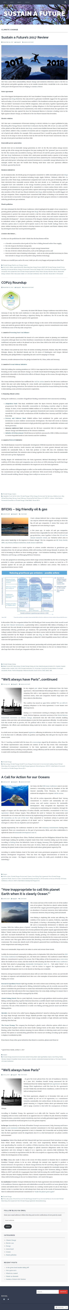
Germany (50, 496)
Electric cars (15, 265)
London (12, 668)
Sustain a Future (34, 13)
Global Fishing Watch (8, 998)
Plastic (10, 878)
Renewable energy (41, 1201)
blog (13, 99)
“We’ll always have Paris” (20, 1070)
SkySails (4, 1013)
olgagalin (18, 42)
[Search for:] (47, 1292)
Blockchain (20, 267)
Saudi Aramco (31, 542)
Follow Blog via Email (15, 1210)
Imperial (58, 666)
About (19, 2)
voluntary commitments (50, 828)
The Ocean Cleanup (8, 1025)
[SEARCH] (65, 2)
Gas (35, 269)
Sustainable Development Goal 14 (25, 832)
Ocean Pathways (21, 498)
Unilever (52, 498)
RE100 (55, 271)
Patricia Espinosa (40, 766)
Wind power (59, 273)
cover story (64, 959)
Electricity (4, 269)
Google (39, 269)
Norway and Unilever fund (15, 418)
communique (37, 742)
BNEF (43, 267)
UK (26, 273)
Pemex (10, 542)
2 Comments (23, 1074)
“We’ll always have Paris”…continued (29, 679)
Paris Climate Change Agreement (26, 271)
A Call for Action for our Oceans (25, 777)
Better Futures (7, 666)
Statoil (22, 273)
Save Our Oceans (16, 878)
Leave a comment (28, 42)
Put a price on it (11, 1270)
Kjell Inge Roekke (42, 1057)
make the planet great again (44, 1191)
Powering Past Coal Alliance (19, 332)
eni (6, 542)
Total (60, 540)
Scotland (8, 273)
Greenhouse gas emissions (46, 666)
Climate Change (7, 265)
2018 (7, 267)
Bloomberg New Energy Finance (33, 267)
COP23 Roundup (14, 282)
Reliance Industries (19, 542)
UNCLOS (10, 880)
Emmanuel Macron (12, 269)
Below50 (13, 440)
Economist (15, 1057)
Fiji (46, 496)
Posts (11, 2)
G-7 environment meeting (47, 764)
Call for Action (39, 381)
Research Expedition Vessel (11, 983)
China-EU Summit (18, 1198)
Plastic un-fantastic (12, 1276)
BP (46, 267)
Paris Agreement (12, 271)
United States (28, 500)
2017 (4, 267)
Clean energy (16, 666)
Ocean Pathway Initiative (18, 364)
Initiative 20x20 (57, 496)
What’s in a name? (12, 1273)
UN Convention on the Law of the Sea (14, 818)
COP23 (31, 496)
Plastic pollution (11, 1255)
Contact (27, 2)
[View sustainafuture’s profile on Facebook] (4, 1299)
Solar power (17, 273)
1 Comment (23, 514)
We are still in (52, 273)
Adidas (11, 267)
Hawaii (56, 764)
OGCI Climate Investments (15, 625)
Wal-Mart (45, 273)
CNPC (3, 542)
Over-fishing (35, 876)
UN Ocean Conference (33, 273)
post (36, 688)
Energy (21, 265)
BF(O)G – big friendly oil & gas (24, 509)
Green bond (10, 1249)
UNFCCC (46, 498)
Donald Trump (61, 267)
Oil (33, 668)
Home (4, 2)
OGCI (42, 269)
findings (13, 842)
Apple (15, 267)
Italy (63, 496)
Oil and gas (38, 668)
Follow (8, 1226)
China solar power (7, 1198)
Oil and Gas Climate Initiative (51, 269)
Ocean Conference (62, 961)
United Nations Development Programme (28, 880)
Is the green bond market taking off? (17, 1267)
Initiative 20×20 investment (14, 433)
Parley (37, 271)
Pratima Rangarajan (17, 670)
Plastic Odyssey (44, 271)
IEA (54, 666)
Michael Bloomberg (6, 498)
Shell (12, 273)
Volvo (41, 273)
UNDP (15, 880)
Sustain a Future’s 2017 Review (25, 37)
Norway (14, 498)
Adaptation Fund (7, 496)
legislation (32, 732)
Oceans (25, 265)
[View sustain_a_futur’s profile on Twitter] (8, 1299)
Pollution (50, 271)
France (32, 269)
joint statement (12, 1128)
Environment (25, 269)
